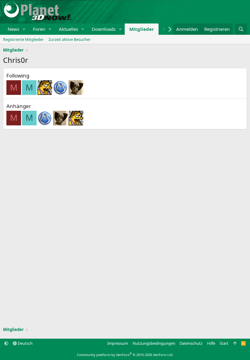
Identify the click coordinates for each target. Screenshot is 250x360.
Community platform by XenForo (125, 354)
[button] (24, 29)
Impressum (117, 343)
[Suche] (241, 29)
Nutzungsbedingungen (154, 343)
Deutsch (25, 343)
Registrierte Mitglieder (23, 39)
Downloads (104, 29)
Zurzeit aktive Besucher (69, 39)
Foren (39, 29)
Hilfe (211, 343)
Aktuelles (68, 29)
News (13, 29)
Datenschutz (191, 343)
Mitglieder (141, 29)
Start (224, 343)
